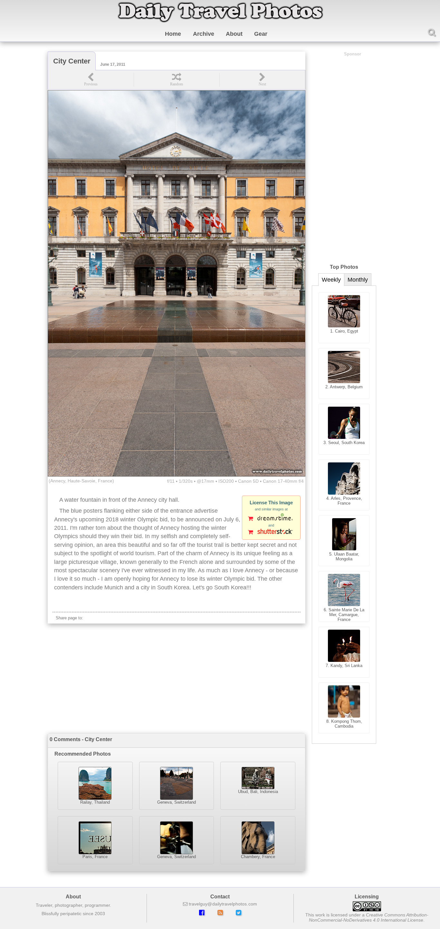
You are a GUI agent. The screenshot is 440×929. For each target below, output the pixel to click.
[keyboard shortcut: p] (91, 80)
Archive (203, 34)
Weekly (331, 279)
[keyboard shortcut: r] (176, 80)
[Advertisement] (176, 678)
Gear (260, 34)
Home (173, 34)
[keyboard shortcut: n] (262, 80)
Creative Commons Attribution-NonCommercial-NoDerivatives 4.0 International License (368, 917)
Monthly (358, 279)
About (234, 34)
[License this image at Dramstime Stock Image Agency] (271, 519)
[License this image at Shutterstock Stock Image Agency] (271, 533)
